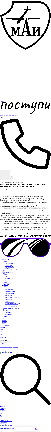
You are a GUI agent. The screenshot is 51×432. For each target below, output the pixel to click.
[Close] (1, 405)
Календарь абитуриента (3, 116)
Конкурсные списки (3, 115)
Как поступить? (2, 409)
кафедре (46, 228)
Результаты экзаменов (14, 115)
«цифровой (43, 228)
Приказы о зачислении (9, 115)
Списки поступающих (3, 408)
